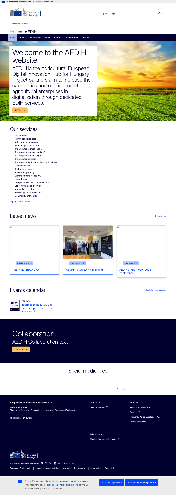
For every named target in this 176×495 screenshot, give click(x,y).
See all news (160, 216)
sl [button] (117, 13)
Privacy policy (80, 468)
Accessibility (110, 468)
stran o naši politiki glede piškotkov (62, 485)
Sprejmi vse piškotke (111, 482)
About (22, 37)
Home (12, 37)
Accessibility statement (140, 407)
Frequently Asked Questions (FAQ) (145, 417)
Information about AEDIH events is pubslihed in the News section (37, 308)
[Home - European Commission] (29, 12)
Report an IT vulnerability (20, 468)
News (47, 37)
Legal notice (95, 468)
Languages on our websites (47, 468)
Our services (35, 37)
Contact (86, 37)
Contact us (69, 463)
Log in (104, 13)
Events (57, 37)
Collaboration (71, 37)
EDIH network (15, 24)
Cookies (66, 468)
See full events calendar (155, 290)
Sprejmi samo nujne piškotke (142, 482)
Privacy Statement (138, 421)
